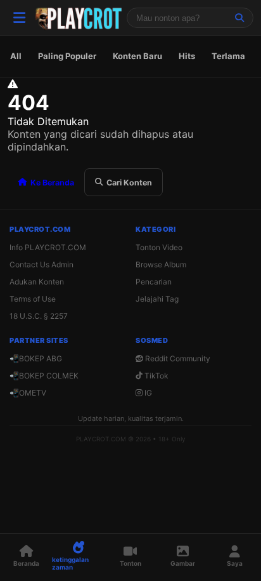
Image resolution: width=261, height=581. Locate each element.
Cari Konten (129, 182)
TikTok (156, 375)
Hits (187, 56)
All (16, 56)
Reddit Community (176, 358)
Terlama (228, 56)
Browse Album (161, 264)
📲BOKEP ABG (36, 358)
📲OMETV (28, 392)
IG (147, 392)
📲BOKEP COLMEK (44, 375)
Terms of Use (33, 299)
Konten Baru (137, 56)
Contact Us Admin (41, 264)
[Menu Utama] (19, 17)
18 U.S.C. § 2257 (39, 316)
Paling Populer (67, 56)
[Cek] (239, 18)
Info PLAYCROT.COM (48, 247)
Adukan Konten (37, 281)
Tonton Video (159, 247)
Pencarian (154, 281)
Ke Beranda (52, 182)
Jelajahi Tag (157, 299)
